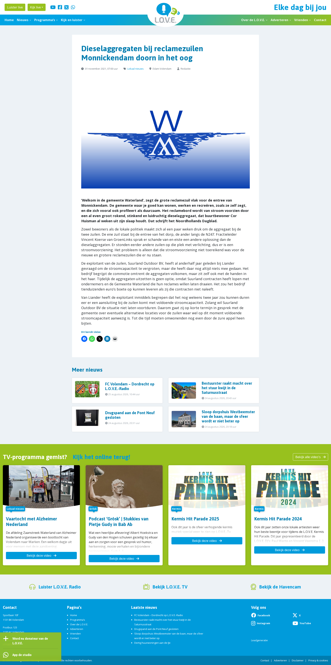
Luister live (15, 7)
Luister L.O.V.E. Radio (60, 586)
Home (9, 20)
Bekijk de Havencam (280, 586)
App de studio (22, 655)
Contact (320, 20)
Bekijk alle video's (308, 457)
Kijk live (35, 7)
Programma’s (44, 20)
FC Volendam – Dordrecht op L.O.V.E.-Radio (158, 615)
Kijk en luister (71, 20)
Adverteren (279, 20)
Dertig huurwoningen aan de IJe (152, 642)
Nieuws (22, 20)
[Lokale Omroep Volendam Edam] (165, 13)
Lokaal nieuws (135, 68)
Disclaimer (298, 660)
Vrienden (301, 20)
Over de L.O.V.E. (253, 20)
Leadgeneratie (259, 640)
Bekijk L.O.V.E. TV (170, 586)
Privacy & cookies (318, 660)
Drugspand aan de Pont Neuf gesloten (156, 629)
